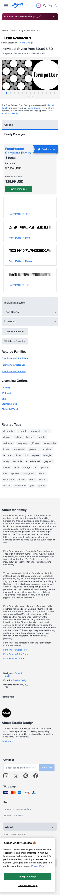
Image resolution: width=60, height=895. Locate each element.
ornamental (19, 449)
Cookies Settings (28, 885)
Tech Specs (11, 312)
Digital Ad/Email (10, 409)
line (5, 473)
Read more (7, 741)
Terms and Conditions (15, 834)
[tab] (6, 93)
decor (42, 473)
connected (20, 485)
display (7, 437)
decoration (8, 479)
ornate (21, 479)
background (29, 473)
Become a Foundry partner (18, 809)
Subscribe (46, 767)
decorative (8, 431)
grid (32, 485)
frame (32, 479)
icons (6, 449)
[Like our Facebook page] (37, 775)
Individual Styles (14, 303)
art (35, 467)
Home (5, 30)
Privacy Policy (38, 866)
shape (6, 467)
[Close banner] (53, 16)
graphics (48, 461)
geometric (34, 449)
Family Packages (14, 134)
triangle (47, 455)
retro (16, 467)
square (35, 455)
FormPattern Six (18, 285)
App (4, 398)
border (42, 479)
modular (47, 449)
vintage (26, 467)
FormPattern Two (19, 238)
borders (30, 437)
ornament (35, 431)
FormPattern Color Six (13, 364)
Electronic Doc (9, 403)
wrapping (22, 443)
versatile (17, 461)
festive (6, 485)
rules (46, 431)
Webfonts (7, 393)
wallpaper (8, 443)
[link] (50, 5)
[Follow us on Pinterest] (27, 775)
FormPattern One (19, 214)
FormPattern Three (20, 261)
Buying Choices (18, 188)
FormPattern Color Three (15, 358)
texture (7, 455)
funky (6, 461)
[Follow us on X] (17, 775)
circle (18, 455)
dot (26, 455)
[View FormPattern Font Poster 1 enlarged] (30, 75)
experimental (33, 461)
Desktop (6, 387)
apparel (15, 473)
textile (41, 437)
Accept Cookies (28, 876)
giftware (35, 443)
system (41, 485)
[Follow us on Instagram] (7, 775)
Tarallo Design (17, 30)
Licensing (10, 321)
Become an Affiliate (14, 815)
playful (44, 467)
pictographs (50, 443)
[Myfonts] (17, 7)
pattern (18, 437)
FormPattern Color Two (14, 371)
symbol (22, 431)
